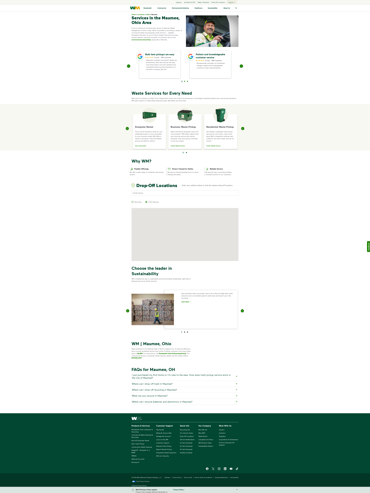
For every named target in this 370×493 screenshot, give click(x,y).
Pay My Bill (160, 430)
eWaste (134, 456)
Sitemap (167, 477)
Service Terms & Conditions (203, 477)
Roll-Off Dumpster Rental (140, 440)
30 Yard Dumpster (186, 449)
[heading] (185, 376)
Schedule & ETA (189, 2)
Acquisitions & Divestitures (228, 439)
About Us (226, 8)
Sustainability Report (205, 446)
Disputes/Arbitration (221, 477)
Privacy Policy (176, 477)
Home (134, 14)
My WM (140, 353)
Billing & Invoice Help (164, 433)
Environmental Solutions (180, 8)
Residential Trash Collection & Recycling (142, 431)
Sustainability (212, 8)
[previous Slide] (129, 66)
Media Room (202, 436)
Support (179, 2)
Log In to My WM (162, 439)
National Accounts (138, 459)
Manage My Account (163, 436)
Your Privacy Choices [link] (142, 481)
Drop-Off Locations (218, 2)
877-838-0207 (137, 358)
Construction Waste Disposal (142, 447)
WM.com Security (162, 456)
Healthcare (198, 8)
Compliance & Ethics (205, 439)
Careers (221, 430)
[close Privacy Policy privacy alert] (236, 489)
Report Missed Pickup (164, 449)
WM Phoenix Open (205, 443)
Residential (147, 8)
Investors (222, 433)
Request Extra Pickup (163, 446)
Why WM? (201, 433)
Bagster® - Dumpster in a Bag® (140, 451)
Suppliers (222, 436)
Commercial (161, 8)
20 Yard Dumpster (186, 446)
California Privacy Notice (139, 485)
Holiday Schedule (186, 453)
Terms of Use (188, 477)
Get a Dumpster (140, 145)
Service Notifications (187, 439)
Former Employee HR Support (226, 444)
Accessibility (234, 477)
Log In (231, 2)
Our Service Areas (186, 433)
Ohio (148, 14)
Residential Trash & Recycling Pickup (172, 353)
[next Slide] (241, 66)
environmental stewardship (141, 40)
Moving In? (135, 462)
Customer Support (162, 443)
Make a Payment (203, 2)
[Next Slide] (243, 128)
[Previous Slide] (127, 128)
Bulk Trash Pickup (138, 444)
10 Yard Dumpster (186, 443)
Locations (141, 14)
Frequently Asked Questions (166, 453)
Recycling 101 (185, 430)
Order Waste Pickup (178, 145)
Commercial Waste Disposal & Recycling (142, 436)
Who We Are (202, 430)
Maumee (154, 14)
